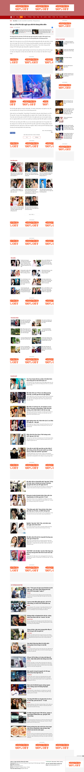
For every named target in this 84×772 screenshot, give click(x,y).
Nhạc (34, 16)
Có (27, 137)
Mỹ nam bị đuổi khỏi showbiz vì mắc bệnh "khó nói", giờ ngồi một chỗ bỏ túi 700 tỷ (31, 208)
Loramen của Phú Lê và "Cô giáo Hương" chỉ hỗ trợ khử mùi (68, 75)
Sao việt (19, 20)
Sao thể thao (30, 20)
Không (36, 137)
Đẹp (38, 16)
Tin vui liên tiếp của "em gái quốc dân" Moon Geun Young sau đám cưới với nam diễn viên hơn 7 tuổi (25, 282)
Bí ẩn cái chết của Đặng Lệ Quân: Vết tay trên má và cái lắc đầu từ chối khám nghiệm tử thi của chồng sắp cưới (17, 208)
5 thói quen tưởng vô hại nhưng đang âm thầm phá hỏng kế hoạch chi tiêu (47, 339)
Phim (25, 16)
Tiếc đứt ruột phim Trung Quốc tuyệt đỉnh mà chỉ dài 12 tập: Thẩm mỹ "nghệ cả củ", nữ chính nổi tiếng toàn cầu (69, 111)
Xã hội (66, 16)
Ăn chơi (61, 16)
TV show (29, 16)
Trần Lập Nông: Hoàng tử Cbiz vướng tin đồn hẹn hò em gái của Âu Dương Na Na (46, 190)
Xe (57, 16)
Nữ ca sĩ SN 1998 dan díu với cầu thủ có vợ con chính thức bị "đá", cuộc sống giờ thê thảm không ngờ (47, 263)
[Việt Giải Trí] (11, 17)
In (52, 132)
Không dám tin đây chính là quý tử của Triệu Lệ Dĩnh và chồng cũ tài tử (26, 271)
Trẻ (41, 16)
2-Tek (54, 16)
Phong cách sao (36, 20)
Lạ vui (45, 16)
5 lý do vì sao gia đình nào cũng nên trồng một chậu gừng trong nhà (26, 348)
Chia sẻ (13, 133)
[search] (69, 17)
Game (49, 16)
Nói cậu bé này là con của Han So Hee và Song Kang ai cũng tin (47, 271)
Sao (21, 16)
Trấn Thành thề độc (68, 57)
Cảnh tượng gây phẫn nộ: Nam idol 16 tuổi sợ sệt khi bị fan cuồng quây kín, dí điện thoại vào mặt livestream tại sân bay (31, 191)
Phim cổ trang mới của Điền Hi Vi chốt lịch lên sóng (68, 102)
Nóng (17, 16)
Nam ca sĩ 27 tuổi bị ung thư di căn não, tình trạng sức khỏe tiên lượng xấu (31, 174)
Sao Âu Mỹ (24, 20)
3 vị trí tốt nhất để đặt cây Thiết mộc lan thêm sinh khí (46, 330)
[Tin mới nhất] (13, 17)
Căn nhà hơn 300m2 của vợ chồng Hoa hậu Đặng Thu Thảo (47, 321)
